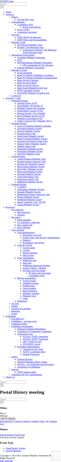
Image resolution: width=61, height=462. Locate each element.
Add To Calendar (8, 419)
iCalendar (34, 421)
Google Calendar (22, 421)
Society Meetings (13, 451)
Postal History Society (16, 448)
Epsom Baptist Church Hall (12, 435)
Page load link (6, 460)
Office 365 (44, 421)
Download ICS (7, 421)
